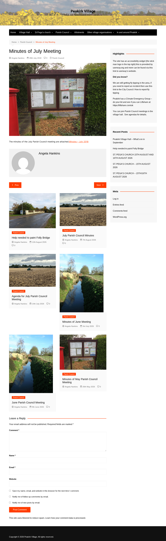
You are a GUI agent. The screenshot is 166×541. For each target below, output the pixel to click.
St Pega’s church (43, 32)
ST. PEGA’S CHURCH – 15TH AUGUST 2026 (131, 165)
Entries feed (118, 205)
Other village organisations (99, 32)
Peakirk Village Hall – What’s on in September (129, 141)
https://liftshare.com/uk (123, 105)
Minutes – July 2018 (78, 141)
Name (12, 455)
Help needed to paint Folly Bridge (31, 237)
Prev (17, 185)
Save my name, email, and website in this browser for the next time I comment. (45, 491)
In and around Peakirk (127, 32)
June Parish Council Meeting (28, 402)
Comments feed (120, 211)
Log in (116, 199)
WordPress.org (120, 217)
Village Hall (24, 32)
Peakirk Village (83, 11)
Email (12, 467)
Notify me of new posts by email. (26, 503)
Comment (14, 430)
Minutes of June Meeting (76, 321)
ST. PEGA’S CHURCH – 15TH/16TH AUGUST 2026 (130, 175)
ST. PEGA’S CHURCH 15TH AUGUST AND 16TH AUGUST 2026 (133, 156)
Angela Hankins (18, 58)
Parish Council (62, 32)
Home (13, 32)
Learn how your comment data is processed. (65, 518)
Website (12, 479)
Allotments (79, 32)
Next (99, 185)
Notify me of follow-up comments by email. (30, 497)
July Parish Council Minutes (78, 235)
